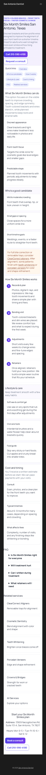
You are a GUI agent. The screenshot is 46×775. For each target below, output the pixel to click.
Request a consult (16, 61)
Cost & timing (28, 79)
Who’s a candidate (14, 74)
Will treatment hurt (21, 565)
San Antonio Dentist (14, 3)
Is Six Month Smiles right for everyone (22, 557)
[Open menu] (40, 4)
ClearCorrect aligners (18, 258)
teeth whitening (26, 264)
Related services (20, 84)
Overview (23, 69)
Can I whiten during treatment (19, 574)
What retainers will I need (20, 585)
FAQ (8, 84)
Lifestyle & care (13, 79)
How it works (31, 74)
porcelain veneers (16, 267)
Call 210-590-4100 (16, 54)
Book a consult (15, 740)
